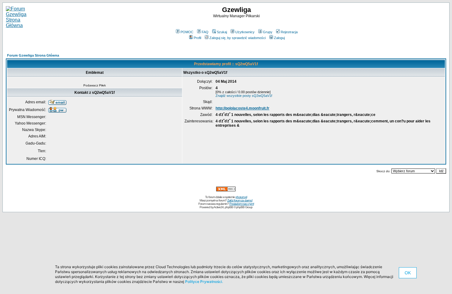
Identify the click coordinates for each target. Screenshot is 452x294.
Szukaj (222, 32)
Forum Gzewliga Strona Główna (33, 55)
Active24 (219, 207)
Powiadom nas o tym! (241, 203)
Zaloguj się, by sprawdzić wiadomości (237, 38)
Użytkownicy (245, 32)
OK (408, 272)
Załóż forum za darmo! (239, 200)
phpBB (229, 207)
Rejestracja (289, 32)
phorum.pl (241, 197)
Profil (197, 38)
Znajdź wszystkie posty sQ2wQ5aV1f (244, 95)
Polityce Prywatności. (204, 281)
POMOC (186, 32)
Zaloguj (279, 38)
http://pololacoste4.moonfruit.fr (242, 108)
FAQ (205, 32)
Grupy (267, 32)
